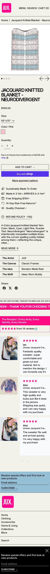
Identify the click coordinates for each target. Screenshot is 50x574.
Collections (7, 529)
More (4, 532)
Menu (22, 8)
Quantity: (6, 140)
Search (5, 540)
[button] (32, 8)
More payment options (25, 180)
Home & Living (9, 525)
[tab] (1, 78)
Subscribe (8, 488)
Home (4, 20)
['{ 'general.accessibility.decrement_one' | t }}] (2, 146)
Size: (4, 116)
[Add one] (12, 146)
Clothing (6, 518)
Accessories (8, 522)
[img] (9, 328)
